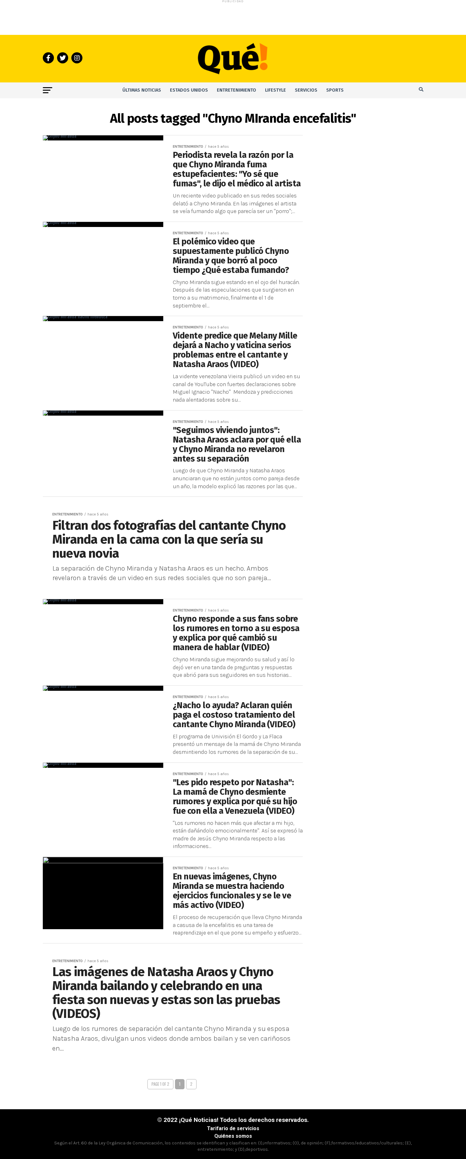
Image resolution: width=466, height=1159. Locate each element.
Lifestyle (275, 90)
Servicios (306, 90)
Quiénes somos (233, 1136)
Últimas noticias (141, 90)
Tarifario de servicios (233, 1128)
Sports (335, 90)
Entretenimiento (236, 90)
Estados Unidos (189, 90)
